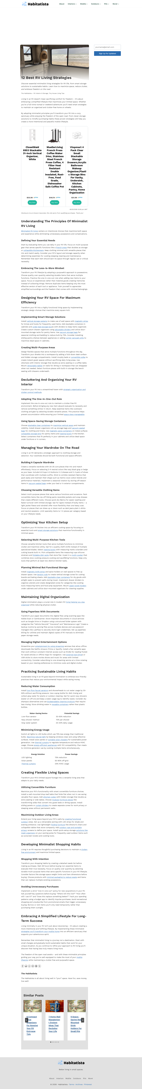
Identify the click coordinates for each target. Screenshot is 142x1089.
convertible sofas (78, 357)
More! (90, 1078)
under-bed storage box (42, 327)
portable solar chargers (58, 740)
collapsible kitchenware (33, 250)
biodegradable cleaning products (61, 702)
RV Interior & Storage (41, 93)
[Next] (82, 1020)
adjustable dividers (63, 330)
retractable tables (34, 366)
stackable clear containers (39, 425)
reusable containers (60, 704)
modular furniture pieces (62, 800)
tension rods (42, 574)
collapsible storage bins (31, 434)
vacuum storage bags (69, 332)
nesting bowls (66, 434)
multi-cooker (77, 555)
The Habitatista (26, 93)
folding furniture (58, 825)
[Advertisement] (71, 22)
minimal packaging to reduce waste (62, 877)
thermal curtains (42, 742)
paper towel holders (77, 586)
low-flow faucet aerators (37, 690)
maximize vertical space (63, 425)
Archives (79, 1084)
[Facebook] (22, 966)
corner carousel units (75, 338)
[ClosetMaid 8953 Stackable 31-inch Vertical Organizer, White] (32, 142)
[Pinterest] (36, 966)
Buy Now (32, 202)
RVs (84, 1078)
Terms (71, 1084)
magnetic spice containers (61, 431)
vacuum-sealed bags (37, 483)
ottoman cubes (49, 797)
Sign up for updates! (107, 53)
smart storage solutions (48, 530)
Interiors (59, 1078)
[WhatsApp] (29, 966)
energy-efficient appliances (45, 745)
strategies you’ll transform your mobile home (40, 931)
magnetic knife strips (36, 572)
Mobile (68, 1078)
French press (61, 247)
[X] (39, 966)
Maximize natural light (36, 737)
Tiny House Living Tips (56, 93)
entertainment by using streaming (49, 646)
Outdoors (77, 1078)
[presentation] (32, 1006)
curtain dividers (42, 805)
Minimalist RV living (29, 231)
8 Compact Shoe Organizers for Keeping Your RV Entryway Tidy (32, 1025)
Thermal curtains (28, 764)
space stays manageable (74, 414)
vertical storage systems (37, 321)
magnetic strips (81, 321)
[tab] (50, 1042)
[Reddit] (26, 966)
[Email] (32, 966)
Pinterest (88, 1084)
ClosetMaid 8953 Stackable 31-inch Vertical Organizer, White (32, 153)
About (61, 4)
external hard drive (74, 655)
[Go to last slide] (26, 1020)
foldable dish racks (41, 555)
